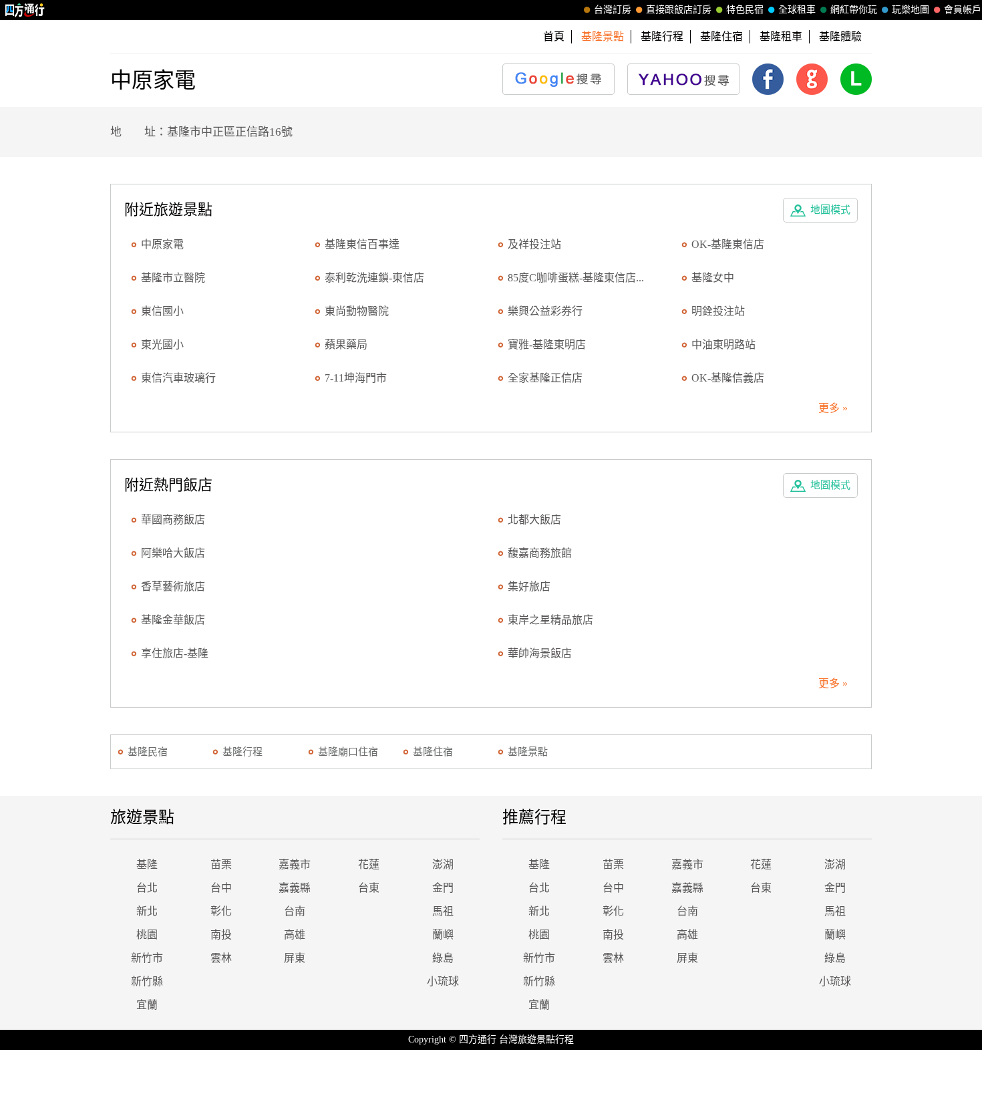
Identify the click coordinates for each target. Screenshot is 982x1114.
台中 (221, 887)
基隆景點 (528, 751)
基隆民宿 (148, 751)
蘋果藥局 (346, 344)
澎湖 (443, 864)
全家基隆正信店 (545, 378)
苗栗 (221, 864)
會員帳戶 (962, 10)
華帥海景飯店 (540, 653)
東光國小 (162, 344)
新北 (147, 911)
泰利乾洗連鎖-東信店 (374, 277)
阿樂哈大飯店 (173, 553)
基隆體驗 (840, 36)
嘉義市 (295, 864)
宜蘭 (147, 1004)
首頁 (553, 36)
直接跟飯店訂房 (678, 10)
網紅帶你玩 (853, 10)
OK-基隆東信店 (727, 244)
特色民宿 (745, 10)
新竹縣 (147, 981)
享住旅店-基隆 (174, 653)
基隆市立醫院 (173, 277)
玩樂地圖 (910, 10)
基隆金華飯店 (173, 619)
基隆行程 (662, 36)
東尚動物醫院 (357, 311)
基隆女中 (712, 277)
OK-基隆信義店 (727, 378)
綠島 (443, 958)
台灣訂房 (612, 10)
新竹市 (147, 958)
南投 (221, 934)
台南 (294, 911)
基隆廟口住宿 (348, 751)
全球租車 (797, 10)
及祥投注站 (534, 244)
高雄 (294, 934)
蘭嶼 (443, 934)
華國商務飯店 (173, 519)
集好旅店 (529, 586)
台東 (368, 887)
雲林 (221, 958)
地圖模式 (830, 209)
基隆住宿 (721, 36)
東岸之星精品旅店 (550, 619)
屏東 (294, 958)
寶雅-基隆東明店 (547, 344)
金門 (443, 887)
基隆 (147, 864)
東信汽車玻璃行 (178, 378)
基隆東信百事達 (362, 244)
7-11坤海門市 (356, 378)
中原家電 (162, 244)
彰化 (221, 911)
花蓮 (368, 864)
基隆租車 (781, 36)
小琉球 (443, 981)
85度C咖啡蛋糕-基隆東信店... (576, 277)
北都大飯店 (534, 519)
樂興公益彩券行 (545, 311)
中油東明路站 (723, 344)
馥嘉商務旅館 (540, 553)
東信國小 (162, 311)
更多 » (833, 408)
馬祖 (443, 911)
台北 (147, 887)
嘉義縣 (295, 887)
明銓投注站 (718, 311)
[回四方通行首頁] (25, 10)
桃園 (147, 934)
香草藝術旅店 (173, 586)
